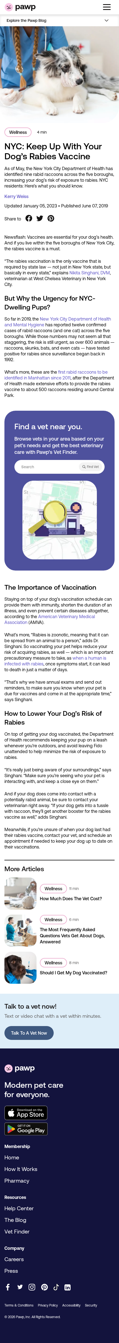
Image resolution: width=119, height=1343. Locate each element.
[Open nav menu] (107, 20)
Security (91, 1305)
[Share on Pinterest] (50, 218)
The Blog (15, 1220)
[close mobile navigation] (59, 27)
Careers (14, 1259)
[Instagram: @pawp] (32, 1287)
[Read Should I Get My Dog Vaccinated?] (20, 968)
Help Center (19, 1208)
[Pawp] (20, 7)
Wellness (18, 132)
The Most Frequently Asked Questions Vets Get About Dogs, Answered (72, 935)
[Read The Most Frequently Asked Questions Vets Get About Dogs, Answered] (20, 931)
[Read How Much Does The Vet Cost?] (20, 894)
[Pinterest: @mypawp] (44, 1287)
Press (11, 1270)
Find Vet (93, 467)
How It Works (20, 1169)
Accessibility (71, 1305)
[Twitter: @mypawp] (20, 1287)
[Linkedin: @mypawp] (67, 1288)
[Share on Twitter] (39, 218)
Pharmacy (16, 1180)
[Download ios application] (59, 1113)
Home (11, 1157)
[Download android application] (59, 1129)
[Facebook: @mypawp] (8, 1287)
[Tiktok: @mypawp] (56, 1287)
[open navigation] (106, 7)
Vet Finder (17, 1231)
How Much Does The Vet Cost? (71, 898)
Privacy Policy (48, 1305)
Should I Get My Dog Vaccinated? (73, 972)
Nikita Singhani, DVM (89, 272)
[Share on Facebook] (28, 218)
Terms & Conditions (18, 1305)
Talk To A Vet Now (29, 1032)
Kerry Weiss (16, 196)
